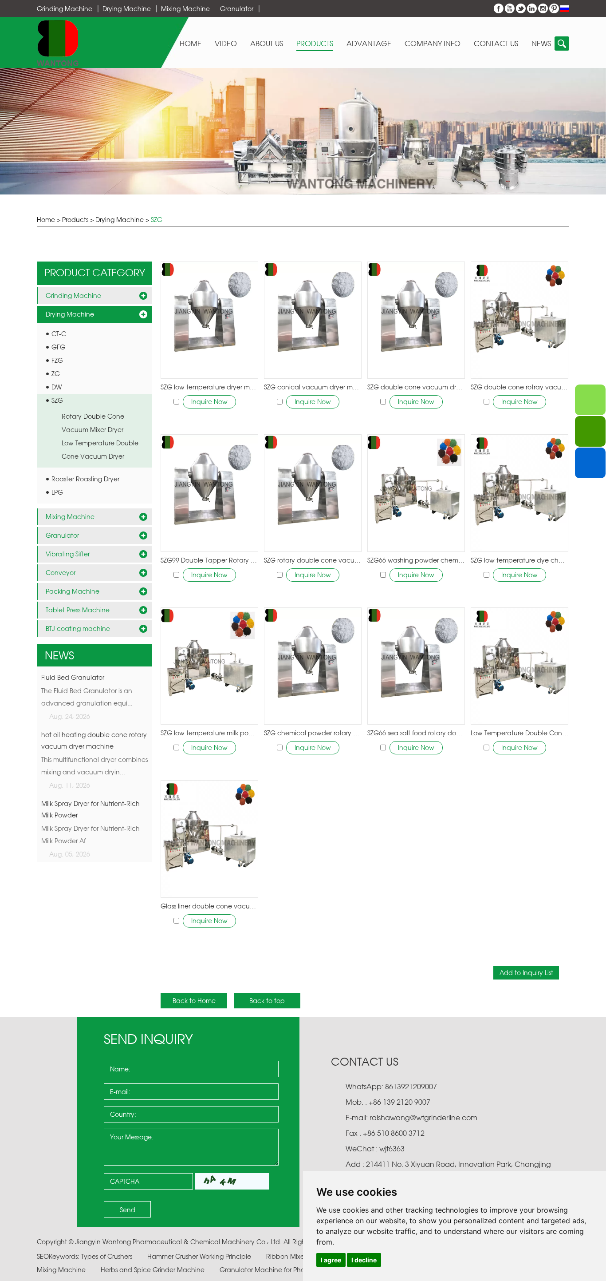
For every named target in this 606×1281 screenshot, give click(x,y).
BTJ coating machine (78, 628)
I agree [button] (331, 1260)
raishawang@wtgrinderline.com (423, 1117)
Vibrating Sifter (68, 554)
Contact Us (496, 44)
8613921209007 (410, 1086)
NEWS (59, 655)
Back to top (267, 1000)
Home (190, 44)
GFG (58, 347)
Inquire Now (209, 401)
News (541, 44)
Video (226, 44)
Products (314, 44)
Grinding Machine (64, 8)
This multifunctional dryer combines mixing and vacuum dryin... (94, 766)
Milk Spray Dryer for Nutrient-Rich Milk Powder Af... (90, 835)
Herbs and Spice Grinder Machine (153, 1269)
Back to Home (194, 1000)
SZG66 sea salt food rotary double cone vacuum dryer (416, 733)
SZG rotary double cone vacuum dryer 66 (313, 560)
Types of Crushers (107, 1256)
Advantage (368, 44)
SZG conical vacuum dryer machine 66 (313, 387)
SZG (156, 219)
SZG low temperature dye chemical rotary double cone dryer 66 (519, 560)
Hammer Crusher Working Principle (200, 1256)
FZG (57, 360)
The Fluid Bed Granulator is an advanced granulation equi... (87, 697)
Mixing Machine (185, 8)
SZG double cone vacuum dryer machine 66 (416, 387)
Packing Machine (72, 591)
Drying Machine (126, 8)
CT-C (58, 333)
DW (56, 387)
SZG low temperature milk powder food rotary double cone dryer (209, 733)
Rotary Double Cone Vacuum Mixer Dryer (93, 422)
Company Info (432, 44)
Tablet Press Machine (78, 610)
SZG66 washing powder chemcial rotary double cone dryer (416, 560)
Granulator (236, 8)
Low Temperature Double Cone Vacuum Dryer (519, 733)
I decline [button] (364, 1260)
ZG (55, 373)
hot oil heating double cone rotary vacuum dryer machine (94, 740)
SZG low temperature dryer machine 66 (209, 387)
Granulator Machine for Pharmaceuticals (283, 1269)
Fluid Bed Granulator (72, 677)
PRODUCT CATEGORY (94, 272)
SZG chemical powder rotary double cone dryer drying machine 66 (313, 733)
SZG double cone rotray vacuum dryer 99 (519, 387)
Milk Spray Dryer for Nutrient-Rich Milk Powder (90, 809)
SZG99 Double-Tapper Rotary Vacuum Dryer (209, 560)
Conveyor (60, 572)
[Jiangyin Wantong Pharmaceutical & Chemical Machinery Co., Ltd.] (58, 43)
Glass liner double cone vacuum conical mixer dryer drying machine (209, 906)
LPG (57, 492)
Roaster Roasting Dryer (85, 479)
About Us (266, 44)
